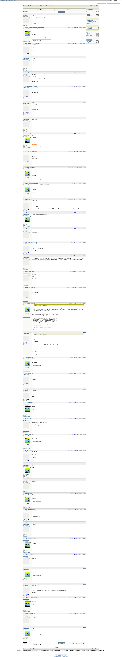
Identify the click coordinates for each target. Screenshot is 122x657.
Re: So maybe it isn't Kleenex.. (31, 242)
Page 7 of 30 (61, 12)
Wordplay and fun (44, 5)
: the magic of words (8, 0)
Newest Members (89, 18)
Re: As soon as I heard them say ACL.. (32, 43)
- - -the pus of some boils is (30, 538)
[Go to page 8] (85, 12)
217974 (84, 43)
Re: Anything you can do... (30, 56)
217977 (84, 86)
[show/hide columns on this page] (98, 7)
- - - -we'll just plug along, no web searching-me (34, 27)
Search (108, 3)
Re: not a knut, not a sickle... (30, 287)
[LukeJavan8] (27, 36)
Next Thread (69, 9)
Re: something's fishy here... (30, 613)
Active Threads (64, 7)
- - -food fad (27, 568)
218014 (84, 493)
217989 (84, 212)
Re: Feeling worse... (29, 522)
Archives (68, 652)
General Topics (37, 5)
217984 (84, 167)
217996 (84, 287)
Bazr (72, 255)
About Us (99, 3)
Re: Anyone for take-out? (30, 389)
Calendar (58, 7)
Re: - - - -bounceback (29, 479)
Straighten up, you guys (29, 102)
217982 (84, 133)
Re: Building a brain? (29, 199)
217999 (84, 303)
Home (45, 652)
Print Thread (25, 11)
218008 (84, 434)
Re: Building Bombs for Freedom (31, 183)
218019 (84, 554)
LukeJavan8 (71, 43)
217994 (84, 255)
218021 (84, 584)
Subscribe (62, 652)
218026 (84, 627)
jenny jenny (71, 183)
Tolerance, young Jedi (29, 255)
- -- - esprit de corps (29, 402)
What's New (103, 3)
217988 (84, 199)
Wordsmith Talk (26, 5)
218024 (84, 597)
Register (93, 5)
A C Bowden (71, 72)
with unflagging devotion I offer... (31, 151)
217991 (84, 228)
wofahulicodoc (71, 27)
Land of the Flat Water (26, 41)
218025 (84, 613)
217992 (84, 242)
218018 (84, 538)
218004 (84, 373)
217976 (84, 72)
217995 (84, 271)
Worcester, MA (25, 115)
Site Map (113, 3)
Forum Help (88, 648)
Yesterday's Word (56, 652)
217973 (84, 27)
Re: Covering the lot (29, 373)
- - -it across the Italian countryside (32, 597)
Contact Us (117, 3)
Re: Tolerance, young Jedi (30, 303)
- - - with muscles (28, 133)
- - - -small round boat (29, 434)
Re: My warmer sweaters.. (30, 509)
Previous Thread (39, 9)
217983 (84, 151)
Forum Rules (26, 648)
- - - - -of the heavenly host (30, 167)
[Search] (96, 7)
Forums (31, 5)
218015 (84, 509)
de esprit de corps (28, 418)
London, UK (25, 70)
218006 (84, 402)
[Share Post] (81, 27)
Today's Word (49, 652)
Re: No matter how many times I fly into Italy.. (34, 584)
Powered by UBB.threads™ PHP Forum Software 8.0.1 (61, 656)
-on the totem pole (28, 493)
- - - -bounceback (28, 463)
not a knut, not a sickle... (30, 271)
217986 (84, 183)
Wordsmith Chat (64, 654)
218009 (84, 450)
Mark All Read (33, 648)
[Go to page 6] (66, 12)
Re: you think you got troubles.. (31, 72)
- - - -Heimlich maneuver (29, 627)
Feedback (76, 652)
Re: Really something (29, 554)
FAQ (65, 652)
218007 (84, 418)
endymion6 (71, 86)
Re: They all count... (29, 450)
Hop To (32, 644)
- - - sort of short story (29, 357)
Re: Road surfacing (28, 117)
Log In (97, 5)
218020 (84, 568)
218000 (84, 332)
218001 (84, 357)
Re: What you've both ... (29, 13)
